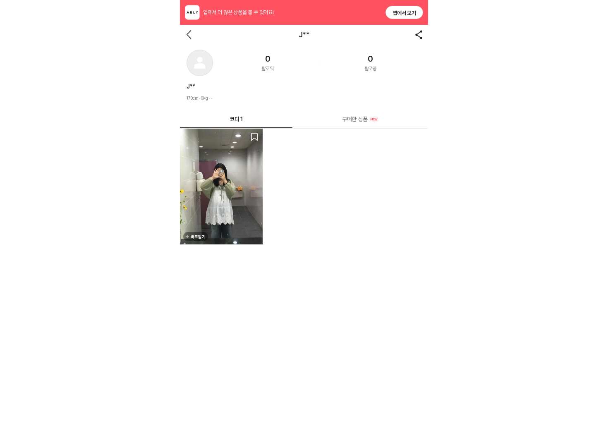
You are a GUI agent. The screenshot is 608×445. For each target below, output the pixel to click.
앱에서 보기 (404, 13)
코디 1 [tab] (236, 119)
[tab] (360, 119)
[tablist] (304, 119)
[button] (200, 63)
